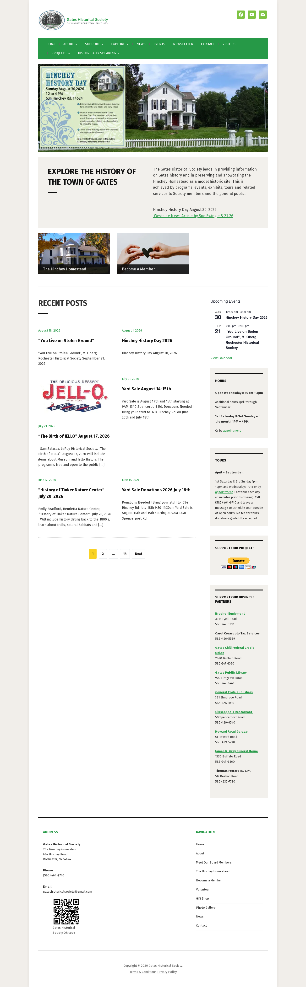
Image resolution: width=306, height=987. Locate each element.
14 (125, 554)
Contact (208, 44)
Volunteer (203, 889)
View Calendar (221, 357)
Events (159, 44)
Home (50, 44)
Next (138, 554)
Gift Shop (202, 898)
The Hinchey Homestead (64, 269)
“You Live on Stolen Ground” (66, 340)
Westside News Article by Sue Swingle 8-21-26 (193, 216)
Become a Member (138, 269)
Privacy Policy (167, 972)
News (141, 44)
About (200, 853)
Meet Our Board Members (214, 862)
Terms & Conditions (143, 972)
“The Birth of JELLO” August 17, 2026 (74, 436)
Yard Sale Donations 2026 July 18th (156, 490)
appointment (232, 430)
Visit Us (229, 44)
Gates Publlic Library (231, 672)
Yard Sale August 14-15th (146, 389)
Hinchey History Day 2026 (147, 340)
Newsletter (183, 44)
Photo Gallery (205, 907)
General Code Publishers (234, 692)
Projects (58, 53)
